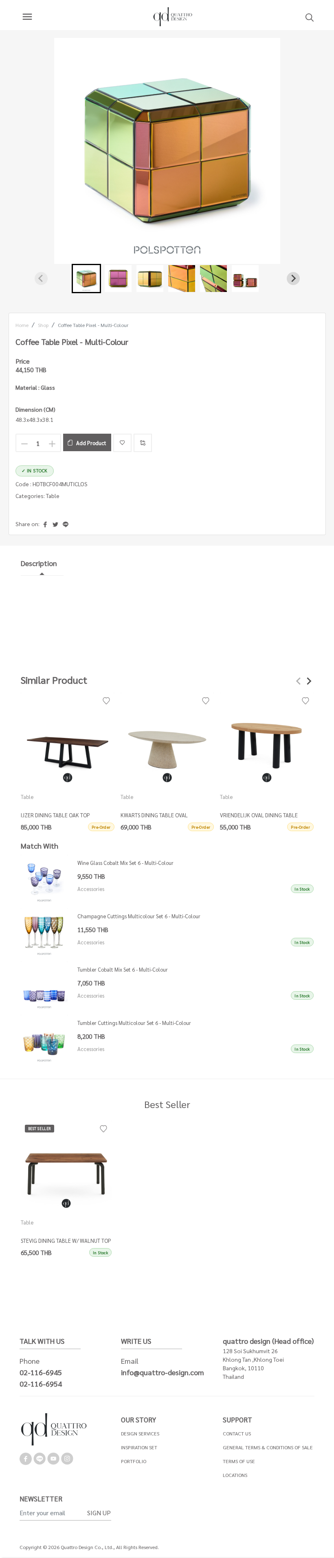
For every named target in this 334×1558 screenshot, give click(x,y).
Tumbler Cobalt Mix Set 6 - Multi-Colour (122, 969)
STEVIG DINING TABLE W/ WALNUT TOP (66, 1240)
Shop (43, 325)
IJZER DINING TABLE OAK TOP (55, 814)
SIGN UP (99, 1512)
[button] (86, 278)
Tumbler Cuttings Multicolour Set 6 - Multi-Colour (134, 1022)
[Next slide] (293, 278)
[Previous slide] (41, 278)
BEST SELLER (39, 1128)
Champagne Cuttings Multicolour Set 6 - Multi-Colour (138, 916)
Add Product (91, 442)
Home (22, 325)
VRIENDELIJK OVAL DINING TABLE (259, 814)
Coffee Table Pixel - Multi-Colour (93, 325)
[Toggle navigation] (27, 16)
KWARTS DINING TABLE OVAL (153, 814)
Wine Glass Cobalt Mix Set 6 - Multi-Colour (125, 862)
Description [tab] (39, 563)
